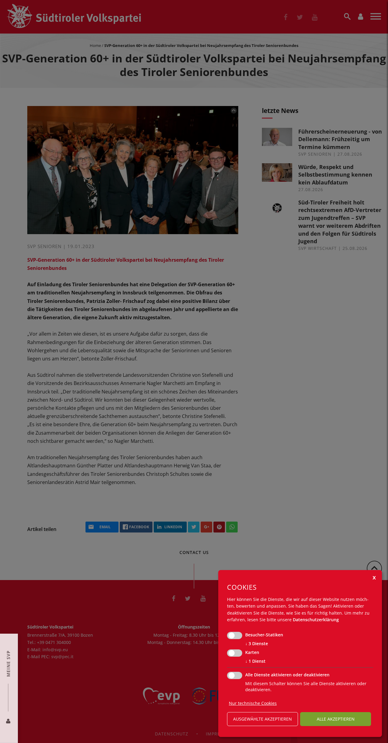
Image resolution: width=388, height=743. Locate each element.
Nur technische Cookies (253, 703)
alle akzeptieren (336, 719)
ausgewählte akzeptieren (262, 719)
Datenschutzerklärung (316, 619)
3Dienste (256, 643)
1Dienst (255, 661)
